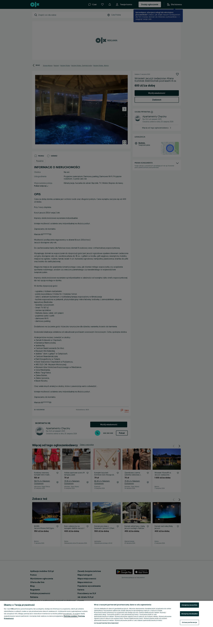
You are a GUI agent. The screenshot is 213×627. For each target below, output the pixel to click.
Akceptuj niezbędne (189, 614)
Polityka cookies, (71, 616)
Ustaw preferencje (189, 622)
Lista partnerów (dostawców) (106, 623)
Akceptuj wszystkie (189, 605)
